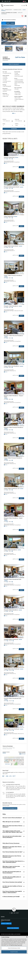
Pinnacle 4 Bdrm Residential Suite (12, 698)
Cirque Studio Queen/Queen (11, 246)
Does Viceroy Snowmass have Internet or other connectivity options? (13, 862)
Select (21, 167)
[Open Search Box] (26, 5)
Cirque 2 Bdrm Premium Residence (13, 458)
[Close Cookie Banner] (27, 937)
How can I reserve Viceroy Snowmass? (12, 817)
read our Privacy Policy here (16, 945)
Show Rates (14, 128)
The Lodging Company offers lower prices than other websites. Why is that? (12, 831)
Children (16, 123)
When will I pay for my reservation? (11, 821)
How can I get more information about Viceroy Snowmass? (12, 837)
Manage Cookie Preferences (13, 928)
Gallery (21, 154)
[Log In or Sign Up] (24, 5)
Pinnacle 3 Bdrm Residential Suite (12, 579)
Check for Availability (14, 64)
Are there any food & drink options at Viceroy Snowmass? (12, 872)
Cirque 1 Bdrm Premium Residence (13, 275)
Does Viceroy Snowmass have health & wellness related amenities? (12, 892)
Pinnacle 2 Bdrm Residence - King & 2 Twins (13, 396)
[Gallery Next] (26, 48)
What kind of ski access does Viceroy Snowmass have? (12, 856)
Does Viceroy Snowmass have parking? (12, 882)
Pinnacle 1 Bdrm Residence (11, 306)
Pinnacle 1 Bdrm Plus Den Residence (13, 335)
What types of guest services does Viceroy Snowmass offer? (11, 867)
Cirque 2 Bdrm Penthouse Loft (12, 488)
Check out (17, 119)
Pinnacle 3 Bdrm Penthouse (11, 639)
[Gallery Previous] (2, 48)
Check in (4, 119)
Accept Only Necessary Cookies (14, 948)
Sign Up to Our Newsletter (10, 808)
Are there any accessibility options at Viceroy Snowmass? (12, 877)
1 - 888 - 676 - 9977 (14, 913)
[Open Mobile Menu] (22, 5)
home (2, 9)
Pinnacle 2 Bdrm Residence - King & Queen (13, 519)
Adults (4, 123)
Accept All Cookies (14, 951)
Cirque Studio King (8, 216)
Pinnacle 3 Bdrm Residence (11, 610)
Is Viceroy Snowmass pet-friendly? (11, 896)
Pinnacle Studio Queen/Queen (11, 187)
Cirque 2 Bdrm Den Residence (11, 366)
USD (25, 1)
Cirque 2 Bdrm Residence (10, 549)
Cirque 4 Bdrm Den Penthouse (11, 729)
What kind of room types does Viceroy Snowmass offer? (12, 847)
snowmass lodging (17, 9)
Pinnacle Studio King (9, 157)
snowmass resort (8, 9)
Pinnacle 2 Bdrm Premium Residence (13, 427)
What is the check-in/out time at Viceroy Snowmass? (12, 826)
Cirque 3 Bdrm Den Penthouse (11, 669)
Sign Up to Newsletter (6, 923)
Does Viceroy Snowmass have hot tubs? (12, 852)
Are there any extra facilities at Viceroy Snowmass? (12, 886)
